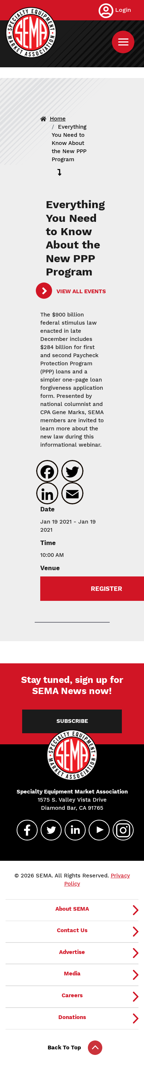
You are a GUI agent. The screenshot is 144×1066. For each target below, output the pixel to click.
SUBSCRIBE (72, 721)
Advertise (72, 952)
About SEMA (72, 909)
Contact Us (72, 930)
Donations (72, 1017)
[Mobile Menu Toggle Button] (123, 42)
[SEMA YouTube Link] (96, 830)
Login (123, 9)
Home (58, 118)
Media (72, 973)
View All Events (80, 291)
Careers (72, 995)
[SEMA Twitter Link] (48, 830)
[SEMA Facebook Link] (24, 830)
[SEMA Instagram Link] (120, 830)
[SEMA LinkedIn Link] (72, 830)
